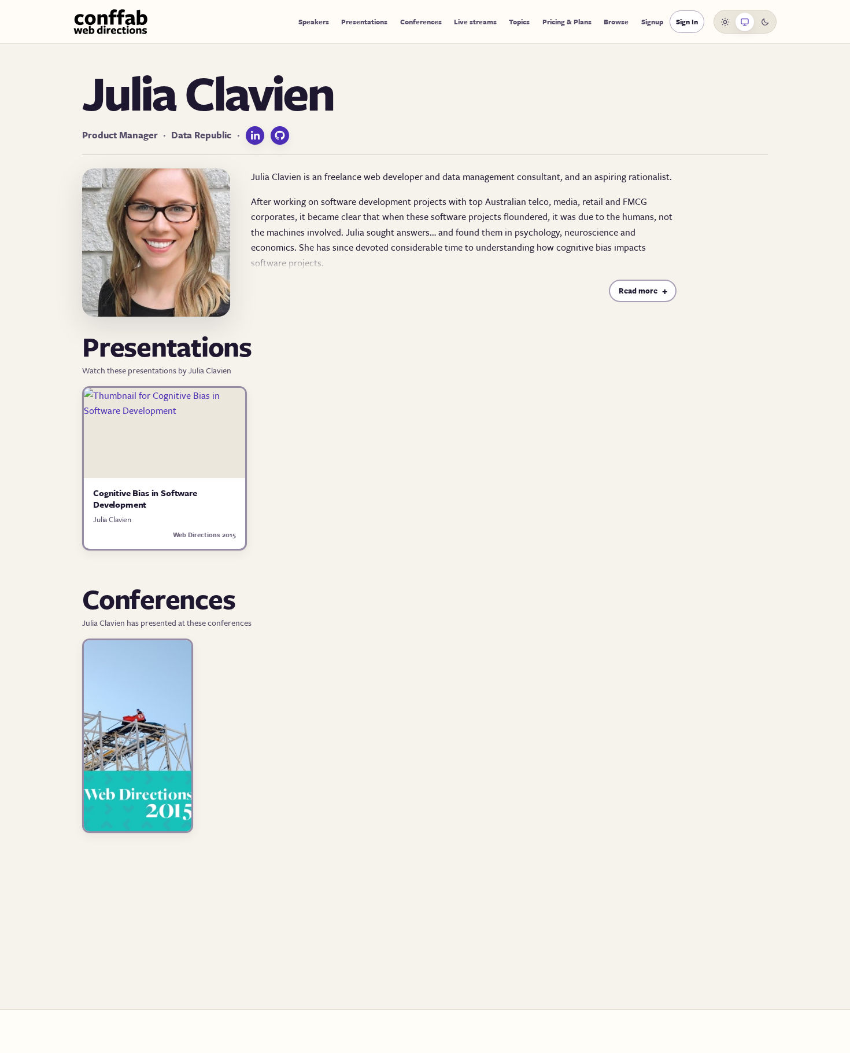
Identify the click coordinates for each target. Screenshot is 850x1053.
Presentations (364, 21)
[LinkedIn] (255, 135)
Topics (519, 21)
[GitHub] (280, 135)
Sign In (687, 21)
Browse (616, 21)
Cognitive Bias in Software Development (145, 498)
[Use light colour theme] (725, 22)
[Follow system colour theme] (745, 22)
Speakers (313, 21)
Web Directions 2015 (204, 535)
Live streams (475, 21)
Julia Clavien (112, 519)
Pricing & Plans (567, 21)
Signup (652, 21)
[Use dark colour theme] (765, 22)
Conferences (421, 21)
